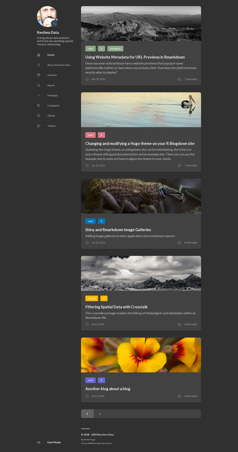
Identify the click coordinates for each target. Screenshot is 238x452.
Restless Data (48, 32)
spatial (91, 298)
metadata (115, 48)
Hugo (92, 439)
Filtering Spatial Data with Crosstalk (116, 306)
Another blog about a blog (107, 388)
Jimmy (108, 443)
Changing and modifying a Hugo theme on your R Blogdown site (139, 143)
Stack (91, 443)
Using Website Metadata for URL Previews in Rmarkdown (135, 57)
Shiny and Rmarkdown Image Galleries (118, 229)
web (90, 48)
